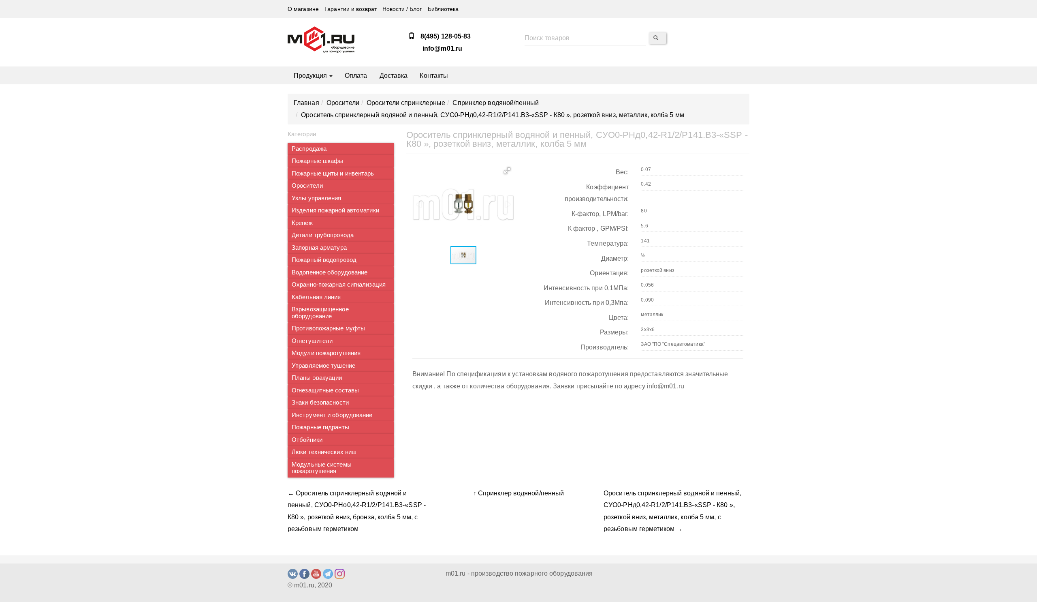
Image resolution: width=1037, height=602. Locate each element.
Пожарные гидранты (320, 427)
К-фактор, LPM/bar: (600, 213)
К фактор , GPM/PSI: (598, 228)
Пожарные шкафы (317, 161)
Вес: (622, 172)
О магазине (303, 9)
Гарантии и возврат (350, 9)
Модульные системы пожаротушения (322, 468)
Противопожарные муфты (328, 328)
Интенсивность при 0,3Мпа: (587, 302)
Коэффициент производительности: (597, 193)
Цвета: (619, 317)
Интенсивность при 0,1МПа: (586, 288)
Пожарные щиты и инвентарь (333, 173)
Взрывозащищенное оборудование (320, 312)
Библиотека (443, 9)
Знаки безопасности (320, 402)
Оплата (356, 75)
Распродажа (309, 149)
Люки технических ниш (324, 452)
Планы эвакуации (317, 378)
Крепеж (302, 223)
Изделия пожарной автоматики (335, 210)
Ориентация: (609, 273)
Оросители (307, 185)
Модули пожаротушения (326, 353)
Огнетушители (312, 341)
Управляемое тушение (323, 365)
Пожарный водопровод (324, 260)
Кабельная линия (316, 297)
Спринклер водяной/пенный (521, 493)
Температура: (608, 243)
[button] (507, 170)
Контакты (434, 75)
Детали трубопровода (323, 235)
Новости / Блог (402, 9)
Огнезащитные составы (325, 390)
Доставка (394, 75)
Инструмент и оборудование (332, 415)
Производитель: (604, 347)
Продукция (311, 75)
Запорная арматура (319, 247)
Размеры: (614, 332)
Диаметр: (615, 258)
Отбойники (307, 440)
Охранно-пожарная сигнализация (339, 284)
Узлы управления (316, 198)
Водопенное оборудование (329, 272)
